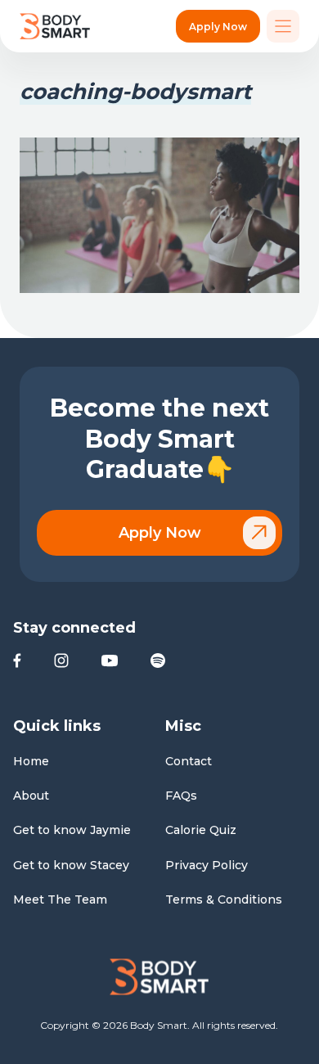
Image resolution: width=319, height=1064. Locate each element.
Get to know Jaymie (72, 830)
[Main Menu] (283, 26)
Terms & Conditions (223, 899)
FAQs (181, 795)
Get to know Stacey (71, 865)
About (31, 795)
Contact (188, 761)
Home (31, 761)
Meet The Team (60, 899)
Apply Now (218, 26)
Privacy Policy (206, 865)
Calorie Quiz (200, 830)
